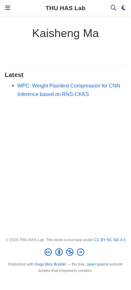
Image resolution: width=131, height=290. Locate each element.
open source (97, 264)
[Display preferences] (123, 8)
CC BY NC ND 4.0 (110, 240)
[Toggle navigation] (7, 8)
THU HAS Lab (65, 7)
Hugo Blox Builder (50, 264)
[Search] (113, 8)
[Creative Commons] (66, 252)
